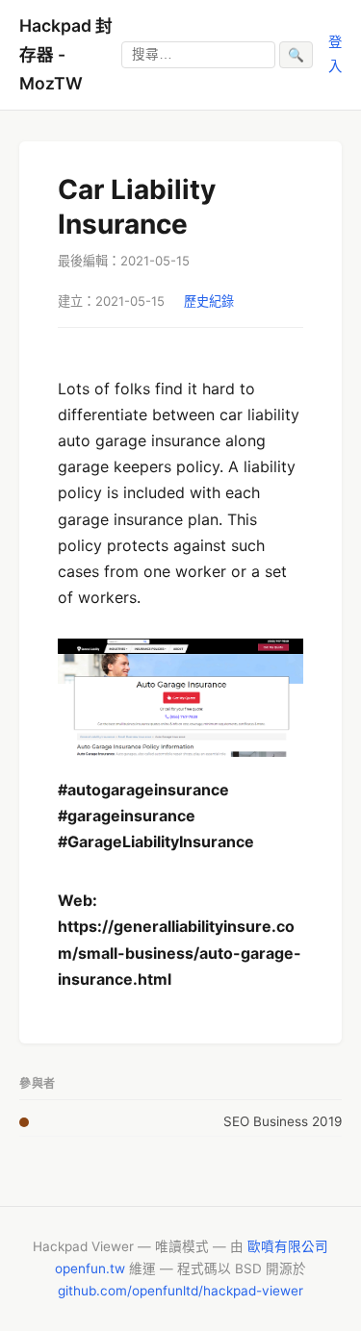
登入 (335, 53)
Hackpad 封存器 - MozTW (66, 54)
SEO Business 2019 (282, 1121)
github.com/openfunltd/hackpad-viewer (180, 1290)
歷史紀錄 (209, 301)
